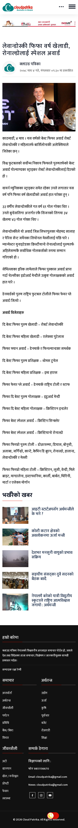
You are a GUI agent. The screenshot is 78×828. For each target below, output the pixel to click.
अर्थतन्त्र (6, 700)
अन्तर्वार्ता (7, 693)
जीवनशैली (7, 708)
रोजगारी (45, 730)
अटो (4, 761)
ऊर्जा (44, 700)
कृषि (43, 708)
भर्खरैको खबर (17, 495)
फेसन (5, 791)
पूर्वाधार (45, 715)
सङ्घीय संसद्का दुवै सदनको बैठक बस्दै (52, 576)
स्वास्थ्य (6, 798)
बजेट (44, 722)
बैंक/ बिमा (7, 730)
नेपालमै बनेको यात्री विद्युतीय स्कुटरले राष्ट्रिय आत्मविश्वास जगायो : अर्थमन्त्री (52, 600)
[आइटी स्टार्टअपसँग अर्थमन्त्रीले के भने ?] (15, 515)
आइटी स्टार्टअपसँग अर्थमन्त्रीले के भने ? (53, 511)
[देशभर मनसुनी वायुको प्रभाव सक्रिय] (15, 558)
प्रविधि (5, 722)
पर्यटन (5, 715)
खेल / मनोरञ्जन (10, 776)
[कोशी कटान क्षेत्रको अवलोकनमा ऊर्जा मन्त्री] (15, 536)
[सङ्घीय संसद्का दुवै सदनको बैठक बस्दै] (15, 580)
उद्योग (44, 693)
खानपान (6, 768)
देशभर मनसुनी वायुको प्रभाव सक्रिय (52, 555)
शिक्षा (44, 737)
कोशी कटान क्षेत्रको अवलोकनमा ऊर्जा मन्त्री (48, 533)
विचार (5, 737)
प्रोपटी (5, 783)
